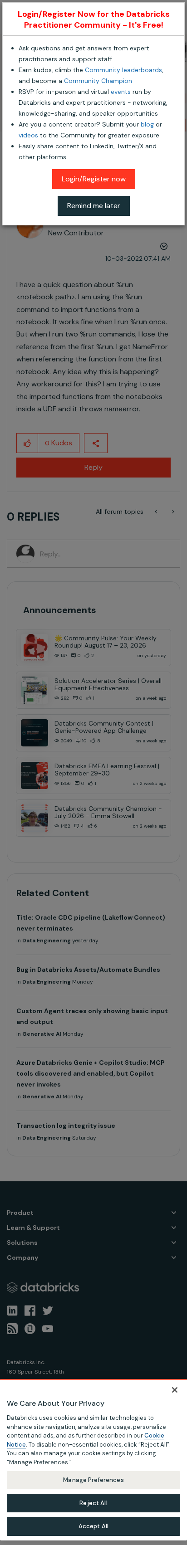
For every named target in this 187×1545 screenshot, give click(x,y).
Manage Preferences (93, 1480)
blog (147, 124)
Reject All (93, 1503)
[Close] (175, 1390)
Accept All (93, 1526)
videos (28, 135)
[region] (93, 1459)
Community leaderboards (123, 70)
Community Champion (98, 81)
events (121, 92)
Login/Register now (94, 179)
